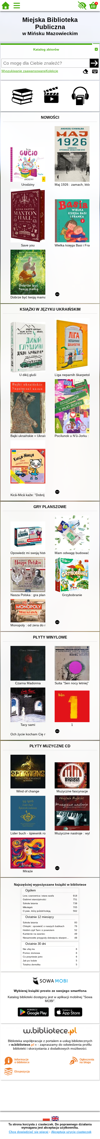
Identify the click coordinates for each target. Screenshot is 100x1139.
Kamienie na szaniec (34, 934)
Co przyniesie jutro (33, 956)
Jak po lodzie (30, 960)
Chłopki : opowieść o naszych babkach (43, 926)
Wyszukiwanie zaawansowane (23, 71)
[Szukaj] (94, 63)
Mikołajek (28, 907)
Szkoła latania (30, 903)
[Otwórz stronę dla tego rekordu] (29, 165)
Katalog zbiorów (46, 49)
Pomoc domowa (31, 953)
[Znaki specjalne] (95, 71)
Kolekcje (52, 71)
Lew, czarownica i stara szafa (38, 895)
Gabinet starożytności (34, 899)
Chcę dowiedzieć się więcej (28, 1132)
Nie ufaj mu (29, 949)
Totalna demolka (31, 964)
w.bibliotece (22, 1044)
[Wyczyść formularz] (85, 71)
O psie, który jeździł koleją (36, 911)
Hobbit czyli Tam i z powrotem (38, 930)
